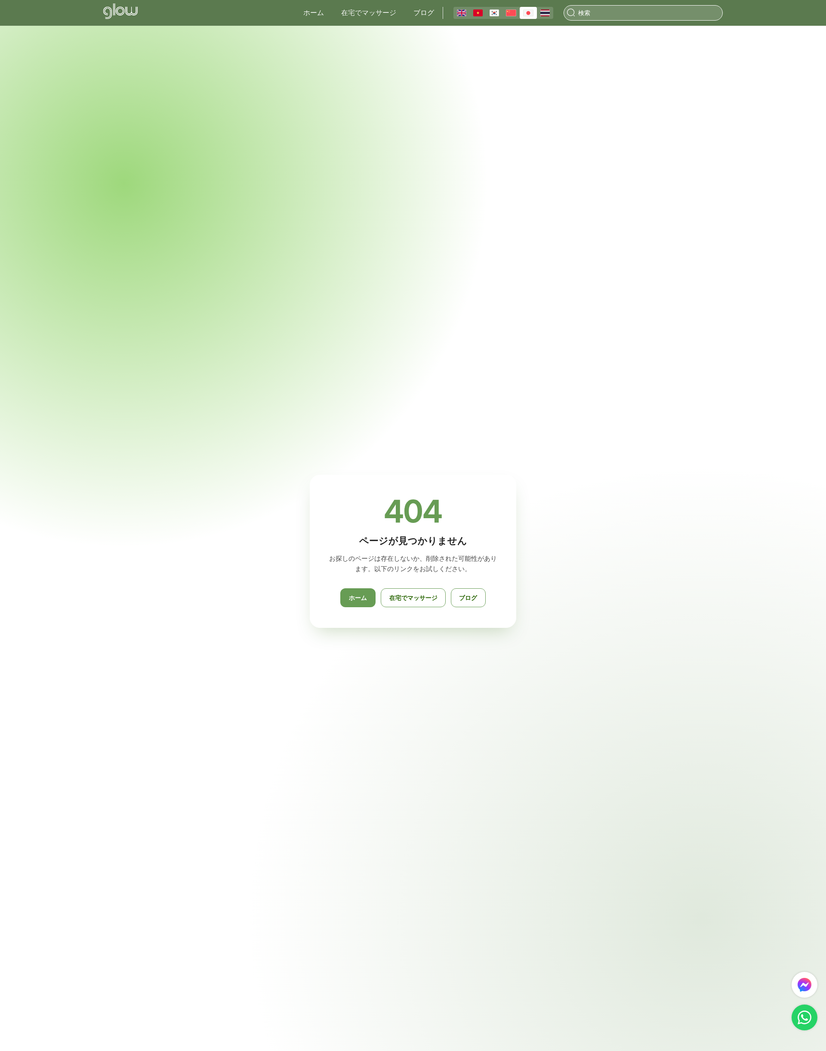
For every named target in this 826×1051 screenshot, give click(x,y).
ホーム (313, 13)
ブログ (423, 13)
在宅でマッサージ (368, 13)
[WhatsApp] (804, 1017)
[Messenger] (804, 985)
